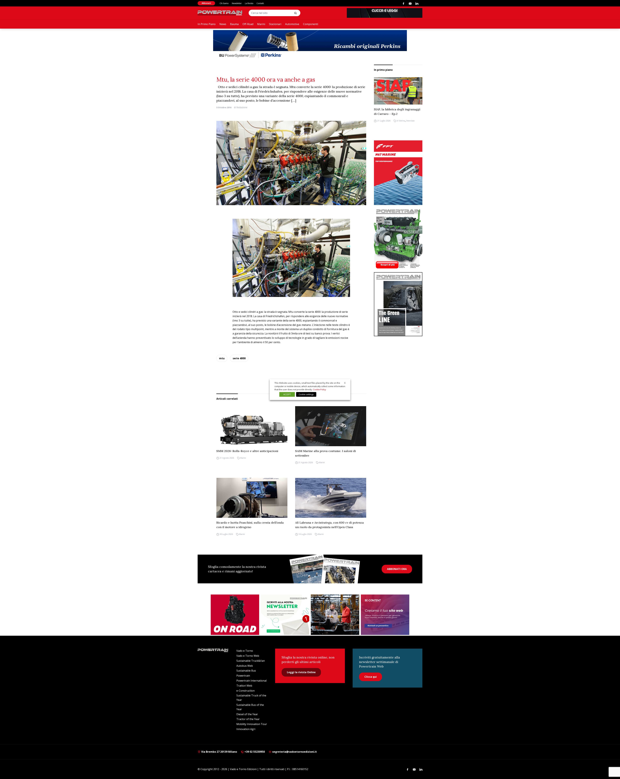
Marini (261, 24)
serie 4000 (239, 358)
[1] (285, 615)
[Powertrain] (220, 13)
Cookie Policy (319, 389)
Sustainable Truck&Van (250, 661)
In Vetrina (401, 121)
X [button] (345, 382)
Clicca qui (370, 677)
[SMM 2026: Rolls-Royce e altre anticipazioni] (251, 426)
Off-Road (248, 24)
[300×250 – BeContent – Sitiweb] (385, 615)
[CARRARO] (335, 615)
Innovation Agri (245, 729)
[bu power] (310, 44)
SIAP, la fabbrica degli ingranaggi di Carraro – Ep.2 (397, 111)
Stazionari (275, 24)
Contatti (260, 3)
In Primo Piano (207, 24)
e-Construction (245, 690)
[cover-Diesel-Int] (398, 304)
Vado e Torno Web (247, 656)
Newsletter (237, 3)
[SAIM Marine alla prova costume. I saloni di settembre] (330, 426)
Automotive (292, 24)
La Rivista (249, 3)
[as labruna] (235, 615)
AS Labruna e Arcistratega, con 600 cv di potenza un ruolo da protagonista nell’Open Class (329, 525)
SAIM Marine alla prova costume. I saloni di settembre (325, 453)
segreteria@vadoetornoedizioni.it (294, 751)
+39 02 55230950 (254, 751)
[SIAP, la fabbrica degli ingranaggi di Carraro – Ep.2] (398, 91)
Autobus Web (244, 666)
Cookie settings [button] (306, 394)
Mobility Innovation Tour (251, 724)
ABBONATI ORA (397, 569)
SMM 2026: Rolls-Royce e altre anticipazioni (247, 451)
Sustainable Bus (246, 670)
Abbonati (206, 3)
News (222, 24)
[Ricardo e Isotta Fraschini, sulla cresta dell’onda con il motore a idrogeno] (251, 498)
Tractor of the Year (248, 719)
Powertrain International (251, 680)
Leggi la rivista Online (301, 672)
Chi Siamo (224, 3)
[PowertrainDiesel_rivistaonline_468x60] (384, 13)
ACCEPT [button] (287, 394)
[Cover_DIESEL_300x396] (398, 239)
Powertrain (243, 675)
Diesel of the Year (247, 714)
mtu (222, 358)
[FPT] (398, 172)
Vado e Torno (244, 651)
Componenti (310, 24)
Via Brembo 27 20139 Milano (219, 751)
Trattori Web (244, 685)
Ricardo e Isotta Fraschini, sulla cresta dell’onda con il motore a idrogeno (250, 525)
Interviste (410, 121)
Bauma (234, 24)
